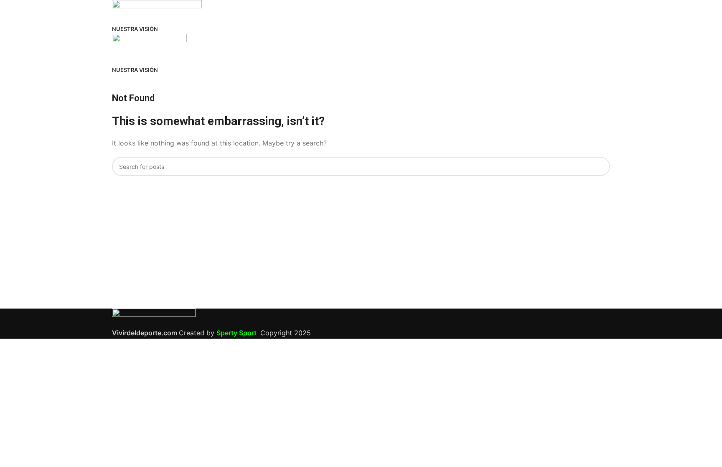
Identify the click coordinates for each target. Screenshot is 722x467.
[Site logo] (157, 11)
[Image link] (154, 317)
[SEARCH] (600, 166)
